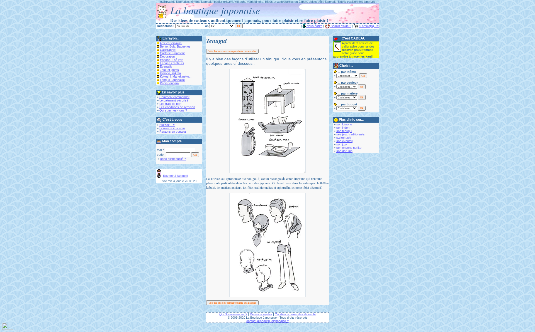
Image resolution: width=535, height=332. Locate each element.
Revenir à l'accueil (175, 175)
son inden (342, 127)
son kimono (344, 124)
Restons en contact (172, 131)
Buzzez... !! (167, 125)
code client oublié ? (173, 158)
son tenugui (344, 131)
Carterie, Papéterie (172, 53)
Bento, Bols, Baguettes (175, 46)
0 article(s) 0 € (369, 26)
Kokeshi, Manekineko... (175, 76)
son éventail (344, 141)
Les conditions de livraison (177, 107)
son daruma (344, 151)
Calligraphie (168, 49)
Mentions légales (261, 314)
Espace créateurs (172, 63)
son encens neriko (348, 147)
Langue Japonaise (172, 79)
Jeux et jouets (169, 69)
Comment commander (174, 97)
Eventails (166, 66)
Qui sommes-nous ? (173, 110)
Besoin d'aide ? (340, 26)
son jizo (341, 144)
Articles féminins (171, 43)
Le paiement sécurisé (173, 100)
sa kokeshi (343, 137)
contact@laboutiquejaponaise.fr (267, 321)
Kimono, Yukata (170, 73)
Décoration (167, 56)
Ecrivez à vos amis (172, 128)
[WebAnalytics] (7, 328)
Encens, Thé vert (171, 59)
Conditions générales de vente (295, 314)
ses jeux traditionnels (350, 134)
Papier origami (169, 83)
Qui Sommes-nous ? (233, 314)
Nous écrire (314, 26)
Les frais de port (170, 103)
